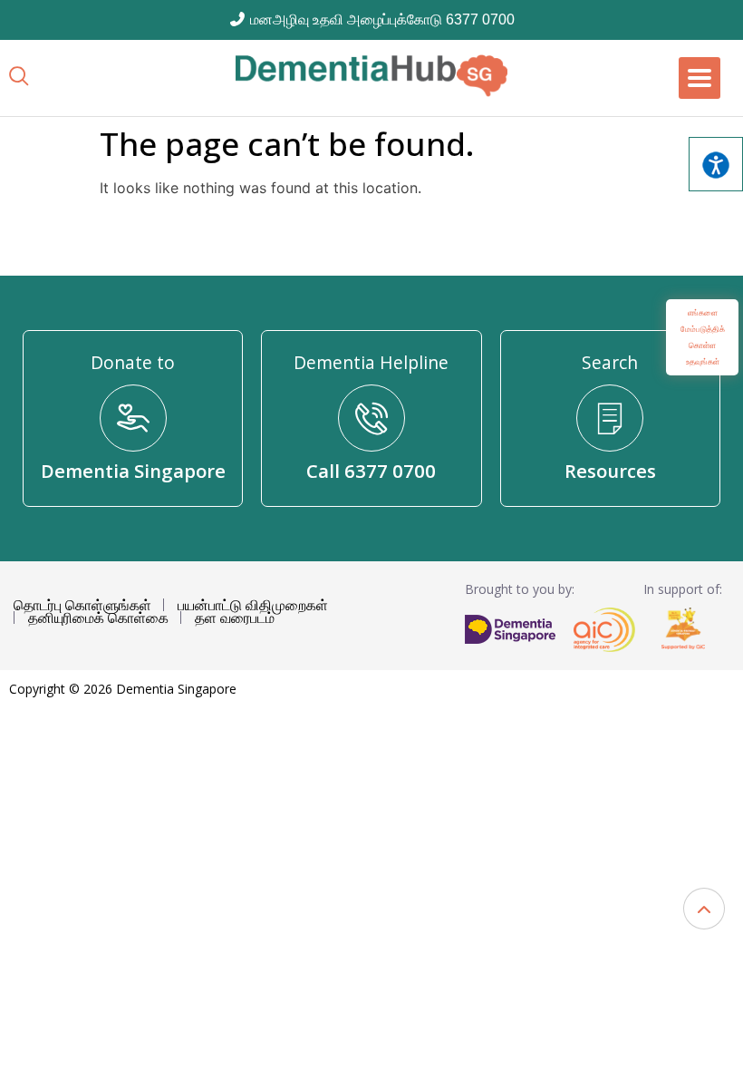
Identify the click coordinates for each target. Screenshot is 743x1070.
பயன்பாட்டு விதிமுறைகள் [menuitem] (253, 604)
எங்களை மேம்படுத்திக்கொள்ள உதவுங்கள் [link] (702, 336)
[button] (704, 908)
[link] (371, 75)
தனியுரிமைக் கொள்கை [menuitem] (98, 617)
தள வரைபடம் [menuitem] (235, 617)
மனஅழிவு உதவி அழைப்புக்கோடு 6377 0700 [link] (380, 19)
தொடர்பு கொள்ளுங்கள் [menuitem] (82, 604)
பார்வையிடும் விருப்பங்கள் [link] (716, 164)
